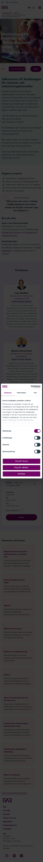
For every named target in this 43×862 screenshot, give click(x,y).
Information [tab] (21, 393)
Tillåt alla (21, 461)
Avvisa (21, 474)
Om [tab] (35, 393)
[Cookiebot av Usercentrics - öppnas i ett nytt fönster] (30, 386)
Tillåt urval (21, 467)
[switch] (37, 438)
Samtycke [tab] (8, 393)
